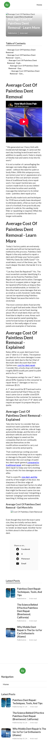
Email (23, 563)
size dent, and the (29, 477)
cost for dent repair (26, 365)
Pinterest (25, 559)
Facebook (25, 549)
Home (39, 5)
